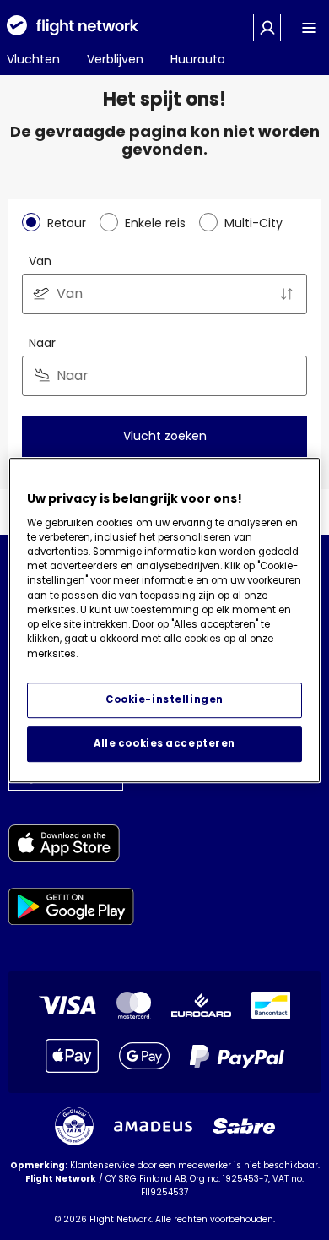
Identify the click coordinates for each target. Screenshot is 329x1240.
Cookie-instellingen (164, 699)
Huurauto (197, 59)
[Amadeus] (153, 1126)
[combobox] (164, 294)
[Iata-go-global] (74, 1126)
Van (40, 261)
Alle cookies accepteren (164, 743)
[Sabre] (244, 1126)
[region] (164, 620)
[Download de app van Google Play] (71, 909)
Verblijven (115, 59)
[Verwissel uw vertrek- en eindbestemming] (286, 294)
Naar (42, 342)
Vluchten (33, 59)
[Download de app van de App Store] (71, 845)
